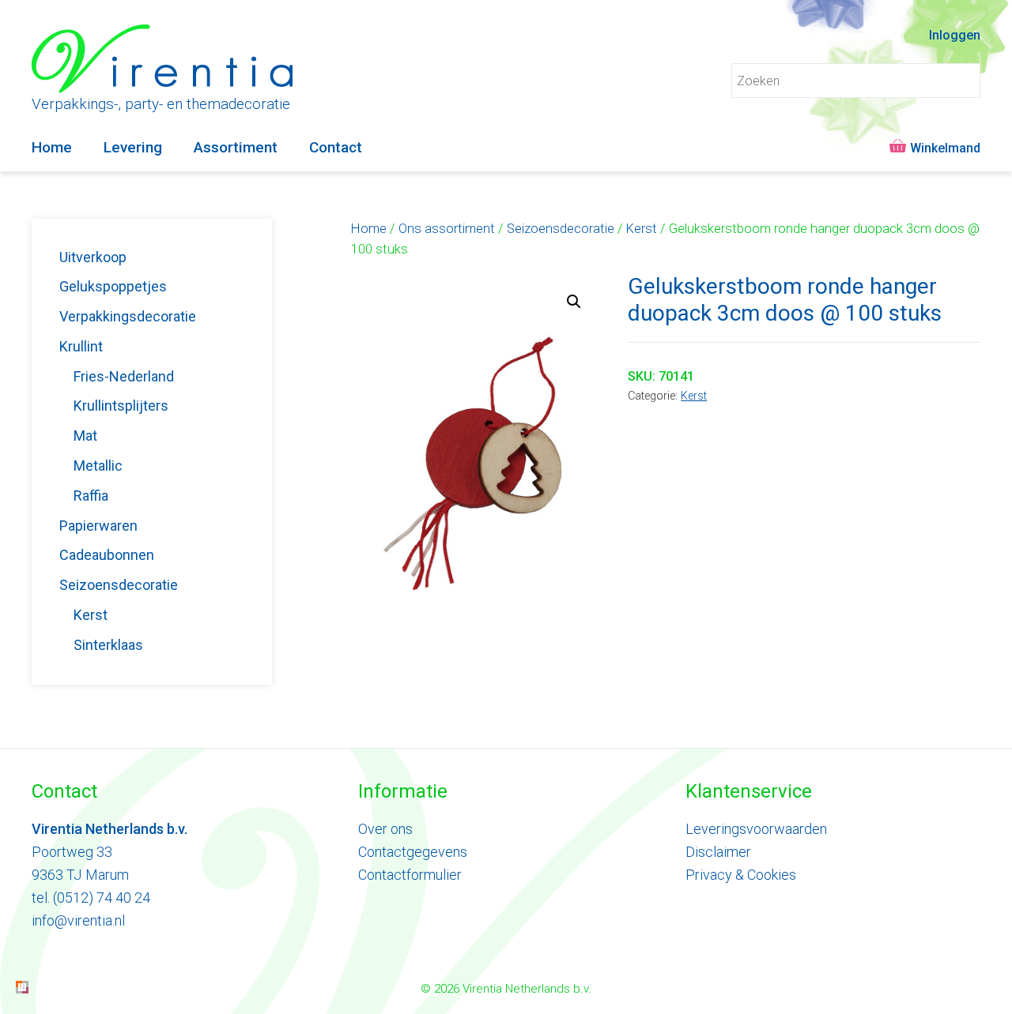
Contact (335, 147)
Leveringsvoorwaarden (756, 829)
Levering (133, 147)
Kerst (641, 228)
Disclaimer (718, 851)
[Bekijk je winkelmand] (933, 147)
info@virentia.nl (78, 920)
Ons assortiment (446, 228)
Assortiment (236, 147)
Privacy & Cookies (740, 874)
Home (52, 147)
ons (400, 829)
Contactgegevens (412, 851)
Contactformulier (410, 874)
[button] (574, 301)
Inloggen (954, 35)
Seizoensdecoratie (560, 228)
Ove (370, 829)
